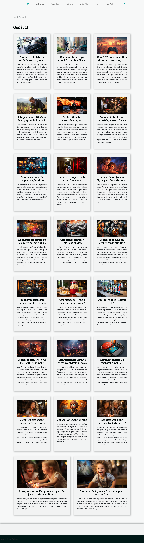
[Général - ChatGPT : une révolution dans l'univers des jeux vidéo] (112, 45)
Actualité (70, 4)
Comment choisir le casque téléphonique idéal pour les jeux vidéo (31, 180)
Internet (97, 4)
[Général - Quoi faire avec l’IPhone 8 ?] (112, 288)
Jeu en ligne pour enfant (72, 420)
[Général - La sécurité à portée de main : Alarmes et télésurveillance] (72, 165)
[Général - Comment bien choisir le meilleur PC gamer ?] (32, 348)
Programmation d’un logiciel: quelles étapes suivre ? (32, 303)
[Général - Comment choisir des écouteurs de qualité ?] (112, 228)
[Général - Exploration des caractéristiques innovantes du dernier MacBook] (72, 105)
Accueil (15, 17)
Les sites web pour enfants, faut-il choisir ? (112, 421)
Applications (40, 4)
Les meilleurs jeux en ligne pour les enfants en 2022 (112, 180)
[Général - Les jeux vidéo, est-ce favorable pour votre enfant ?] (102, 474)
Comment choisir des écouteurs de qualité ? (112, 241)
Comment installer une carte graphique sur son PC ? (72, 363)
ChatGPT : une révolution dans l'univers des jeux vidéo (112, 60)
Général (110, 4)
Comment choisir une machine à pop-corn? (72, 301)
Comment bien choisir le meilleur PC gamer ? (32, 361)
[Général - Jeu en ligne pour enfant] (72, 408)
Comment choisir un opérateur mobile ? (112, 361)
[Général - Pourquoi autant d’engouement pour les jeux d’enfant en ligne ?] (42, 474)
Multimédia (84, 4)
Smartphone (55, 4)
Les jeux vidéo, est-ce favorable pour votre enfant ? (102, 492)
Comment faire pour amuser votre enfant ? (32, 421)
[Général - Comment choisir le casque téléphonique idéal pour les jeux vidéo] (32, 165)
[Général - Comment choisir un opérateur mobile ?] (112, 348)
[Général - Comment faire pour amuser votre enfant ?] (32, 408)
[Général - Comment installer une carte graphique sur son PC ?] (72, 348)
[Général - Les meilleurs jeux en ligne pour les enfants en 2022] (112, 165)
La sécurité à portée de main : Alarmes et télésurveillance (72, 180)
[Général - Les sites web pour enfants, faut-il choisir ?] (112, 408)
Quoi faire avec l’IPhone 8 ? (112, 301)
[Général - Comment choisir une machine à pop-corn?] (72, 288)
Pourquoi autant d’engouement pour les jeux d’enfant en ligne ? (41, 492)
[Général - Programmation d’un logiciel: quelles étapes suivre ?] (32, 288)
